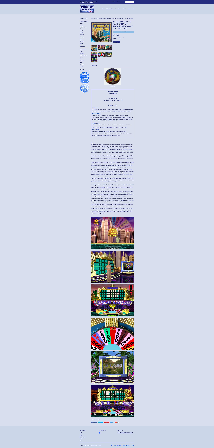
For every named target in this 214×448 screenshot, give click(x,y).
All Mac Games (83, 49)
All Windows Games (84, 21)
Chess (81, 28)
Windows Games (109, 8)
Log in (123, 1)
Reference (82, 34)
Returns (81, 435)
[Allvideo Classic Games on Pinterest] (99, 433)
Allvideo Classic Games (90, 445)
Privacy (81, 438)
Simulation (82, 37)
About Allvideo (82, 437)
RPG (81, 36)
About (129, 8)
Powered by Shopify (97, 445)
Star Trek (82, 41)
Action (81, 23)
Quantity (115, 38)
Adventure (82, 25)
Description (94, 65)
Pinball (81, 32)
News (133, 8)
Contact (124, 8)
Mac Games (117, 8)
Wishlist (118, 1)
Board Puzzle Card (83, 26)
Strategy (81, 43)
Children (81, 30)
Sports (81, 39)
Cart (114, 1)
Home (103, 8)
